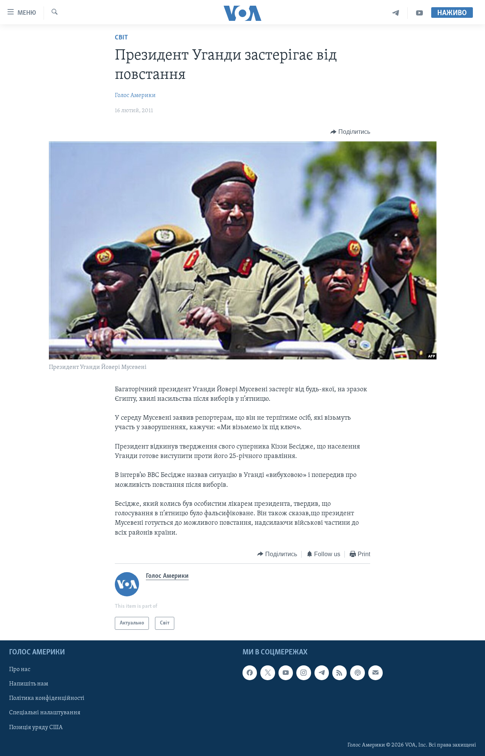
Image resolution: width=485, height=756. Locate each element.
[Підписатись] (375, 673)
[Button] (350, 132)
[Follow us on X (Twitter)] (267, 673)
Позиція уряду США (36, 728)
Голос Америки (135, 96)
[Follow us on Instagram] (303, 673)
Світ (121, 38)
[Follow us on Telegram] (321, 673)
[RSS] (339, 673)
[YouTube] (419, 13)
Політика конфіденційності (46, 699)
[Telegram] (396, 13)
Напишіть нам (28, 684)
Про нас (19, 670)
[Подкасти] (357, 673)
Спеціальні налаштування (44, 713)
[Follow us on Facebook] (249, 673)
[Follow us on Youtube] (285, 673)
